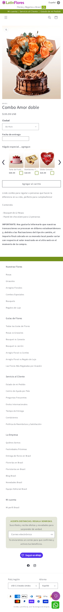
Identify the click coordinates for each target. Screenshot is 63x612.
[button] (6, 17)
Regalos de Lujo (13, 307)
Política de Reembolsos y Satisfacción (23, 424)
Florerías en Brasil (14, 462)
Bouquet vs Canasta (15, 339)
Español (52, 2)
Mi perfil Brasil (12, 507)
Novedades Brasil (14, 482)
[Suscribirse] (51, 534)
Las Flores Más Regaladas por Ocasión (24, 366)
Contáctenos (12, 417)
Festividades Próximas (16, 449)
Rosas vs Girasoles (14, 332)
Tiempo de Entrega (15, 411)
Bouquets (10, 301)
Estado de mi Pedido (51, 11)
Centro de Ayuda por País (18, 391)
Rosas (8, 274)
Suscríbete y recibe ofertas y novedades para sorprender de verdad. (31, 525)
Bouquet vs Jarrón (14, 346)
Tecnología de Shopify (41, 607)
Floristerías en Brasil (15, 469)
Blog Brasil (11, 475)
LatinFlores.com (25, 607)
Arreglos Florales (14, 287)
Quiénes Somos (13, 442)
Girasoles (10, 281)
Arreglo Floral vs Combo (17, 352)
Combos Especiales (15, 294)
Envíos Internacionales (16, 404)
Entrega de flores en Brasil (18, 455)
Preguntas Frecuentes (16, 397)
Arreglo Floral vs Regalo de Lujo (21, 359)
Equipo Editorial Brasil (16, 489)
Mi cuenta (12, 11)
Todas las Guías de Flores (18, 326)
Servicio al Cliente (29, 11)
